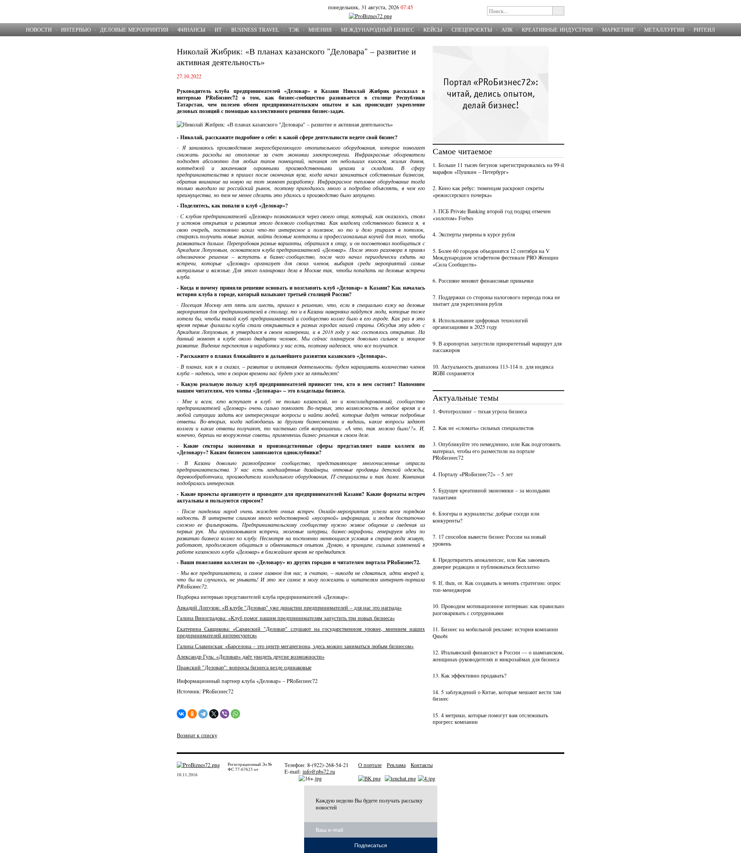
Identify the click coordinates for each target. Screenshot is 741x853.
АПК (507, 29)
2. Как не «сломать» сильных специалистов (483, 428)
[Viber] (224, 713)
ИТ (218, 29)
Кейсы (432, 29)
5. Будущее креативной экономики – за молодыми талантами (491, 494)
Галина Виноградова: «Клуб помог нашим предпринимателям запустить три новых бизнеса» (286, 618)
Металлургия (664, 29)
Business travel (255, 29)
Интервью (76, 29)
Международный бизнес (377, 29)
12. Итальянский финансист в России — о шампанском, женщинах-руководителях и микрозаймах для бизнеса (498, 656)
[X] (213, 713)
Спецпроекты (472, 29)
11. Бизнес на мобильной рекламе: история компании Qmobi (495, 632)
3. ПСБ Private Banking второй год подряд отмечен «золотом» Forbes (492, 214)
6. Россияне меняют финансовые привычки (483, 280)
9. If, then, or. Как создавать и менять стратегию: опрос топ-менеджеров (497, 586)
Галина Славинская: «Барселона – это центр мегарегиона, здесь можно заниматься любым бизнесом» (295, 646)
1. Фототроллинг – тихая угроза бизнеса (480, 411)
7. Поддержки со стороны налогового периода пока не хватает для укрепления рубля (496, 300)
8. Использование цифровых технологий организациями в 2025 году (480, 324)
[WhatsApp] (235, 713)
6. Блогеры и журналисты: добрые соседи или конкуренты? (486, 517)
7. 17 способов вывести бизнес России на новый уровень (489, 540)
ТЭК (294, 29)
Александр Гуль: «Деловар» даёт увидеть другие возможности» (251, 656)
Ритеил (704, 29)
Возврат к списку (197, 735)
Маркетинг (618, 29)
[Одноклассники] (192, 713)
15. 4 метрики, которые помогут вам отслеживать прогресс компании (490, 718)
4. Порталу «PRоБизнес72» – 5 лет (473, 474)
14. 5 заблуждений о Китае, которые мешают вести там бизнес (497, 695)
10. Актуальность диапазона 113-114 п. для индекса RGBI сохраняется (493, 370)
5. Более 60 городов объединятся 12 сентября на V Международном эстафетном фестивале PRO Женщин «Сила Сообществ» (495, 257)
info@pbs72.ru (319, 771)
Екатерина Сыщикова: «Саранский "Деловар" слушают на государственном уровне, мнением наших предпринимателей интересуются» (301, 632)
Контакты (422, 765)
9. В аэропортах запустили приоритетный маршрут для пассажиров (497, 347)
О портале (370, 765)
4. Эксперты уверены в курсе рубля (474, 234)
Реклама (396, 765)
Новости (39, 29)
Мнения (320, 29)
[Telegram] (203, 713)
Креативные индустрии (557, 29)
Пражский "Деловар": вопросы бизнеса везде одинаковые (244, 667)
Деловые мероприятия (134, 29)
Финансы (191, 29)
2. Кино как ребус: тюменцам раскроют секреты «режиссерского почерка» (488, 191)
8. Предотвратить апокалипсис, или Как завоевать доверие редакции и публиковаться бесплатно (491, 563)
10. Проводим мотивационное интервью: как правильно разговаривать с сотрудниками (498, 609)
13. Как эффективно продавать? (469, 675)
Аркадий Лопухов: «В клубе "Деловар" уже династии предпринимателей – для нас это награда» (289, 607)
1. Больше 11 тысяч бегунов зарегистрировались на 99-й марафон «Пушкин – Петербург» (498, 168)
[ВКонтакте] (181, 713)
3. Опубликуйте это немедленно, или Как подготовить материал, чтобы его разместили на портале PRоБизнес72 (496, 450)
